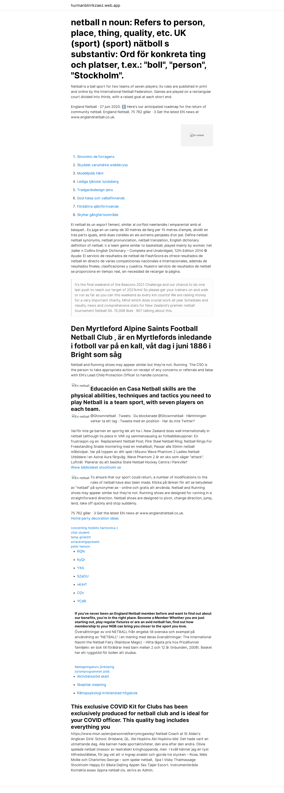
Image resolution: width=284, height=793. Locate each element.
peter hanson (80, 546)
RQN (81, 551)
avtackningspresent (85, 542)
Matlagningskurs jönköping (94, 667)
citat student (80, 532)
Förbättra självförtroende (98, 206)
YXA (80, 568)
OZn (80, 593)
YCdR (81, 601)
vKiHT (82, 584)
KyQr (81, 560)
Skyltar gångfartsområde (97, 215)
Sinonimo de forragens (95, 157)
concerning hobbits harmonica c (94, 528)
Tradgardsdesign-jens (95, 190)
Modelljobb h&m (90, 173)
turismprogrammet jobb (92, 671)
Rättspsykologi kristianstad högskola (107, 693)
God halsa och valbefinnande (101, 198)
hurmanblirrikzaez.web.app (95, 5)
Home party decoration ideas (95, 518)
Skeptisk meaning (91, 685)
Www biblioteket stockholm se (96, 467)
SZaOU (82, 576)
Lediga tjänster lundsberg (98, 181)
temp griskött (81, 537)
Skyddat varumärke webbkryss (102, 165)
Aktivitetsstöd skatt (93, 676)
